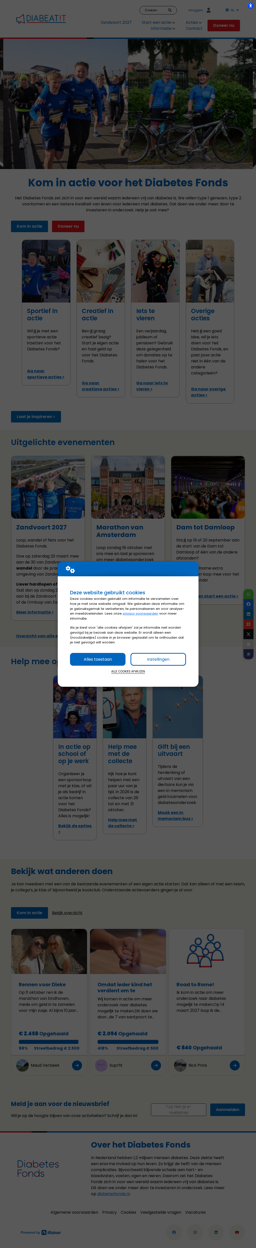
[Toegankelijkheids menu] (251, 6)
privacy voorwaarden (140, 613)
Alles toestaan (98, 659)
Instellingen (158, 659)
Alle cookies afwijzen (128, 671)
